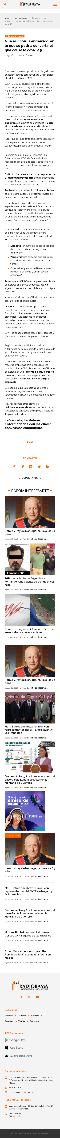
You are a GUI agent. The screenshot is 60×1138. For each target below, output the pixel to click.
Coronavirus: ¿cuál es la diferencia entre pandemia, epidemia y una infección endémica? (30, 271)
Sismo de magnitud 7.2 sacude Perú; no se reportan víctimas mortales (29, 631)
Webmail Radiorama (21, 1056)
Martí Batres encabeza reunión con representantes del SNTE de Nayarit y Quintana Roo (29, 729)
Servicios (9, 1021)
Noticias (35, 1016)
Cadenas (22, 1016)
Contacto (34, 1021)
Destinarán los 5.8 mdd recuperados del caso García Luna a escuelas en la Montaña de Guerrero (30, 779)
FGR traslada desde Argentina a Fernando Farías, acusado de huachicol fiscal (29, 581)
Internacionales (20, 18)
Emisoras (9, 1016)
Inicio (7, 18)
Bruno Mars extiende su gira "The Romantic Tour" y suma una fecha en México (28, 954)
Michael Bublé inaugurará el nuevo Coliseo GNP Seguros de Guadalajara (28, 934)
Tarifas (21, 1021)
